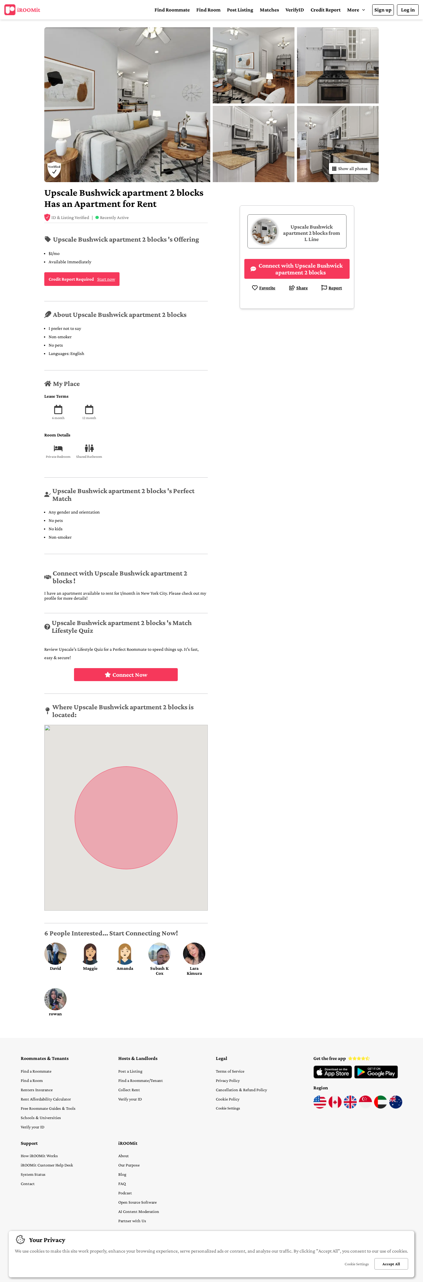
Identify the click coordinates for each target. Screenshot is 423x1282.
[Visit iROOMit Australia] (395, 1107)
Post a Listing (130, 1071)
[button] (356, 10)
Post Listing (240, 10)
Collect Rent (129, 1089)
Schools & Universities (41, 1117)
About (123, 1155)
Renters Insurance (37, 1089)
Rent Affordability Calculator (46, 1098)
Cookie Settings (228, 1108)
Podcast (125, 1192)
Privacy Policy (228, 1080)
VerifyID (295, 10)
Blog (122, 1174)
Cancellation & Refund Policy (241, 1089)
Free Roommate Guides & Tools (48, 1108)
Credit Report (326, 10)
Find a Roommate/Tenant (140, 1080)
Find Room (208, 10)
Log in (408, 10)
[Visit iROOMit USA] (319, 1107)
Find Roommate (172, 10)
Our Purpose (129, 1164)
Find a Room (32, 1080)
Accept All (391, 1264)
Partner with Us (132, 1220)
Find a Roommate (36, 1071)
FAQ (122, 1183)
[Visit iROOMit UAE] (380, 1107)
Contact (28, 1183)
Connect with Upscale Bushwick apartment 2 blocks (301, 269)
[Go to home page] (22, 9)
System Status (33, 1174)
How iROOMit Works (39, 1155)
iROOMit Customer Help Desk (47, 1164)
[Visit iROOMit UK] (350, 1107)
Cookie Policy (227, 1098)
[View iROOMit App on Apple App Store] (332, 1076)
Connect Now (129, 674)
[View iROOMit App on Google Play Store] (376, 1076)
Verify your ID (32, 1126)
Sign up (382, 10)
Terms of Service (230, 1071)
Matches (269, 10)
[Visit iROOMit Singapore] (365, 1107)
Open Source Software (137, 1202)
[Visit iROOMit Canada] (335, 1107)
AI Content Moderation (138, 1211)
